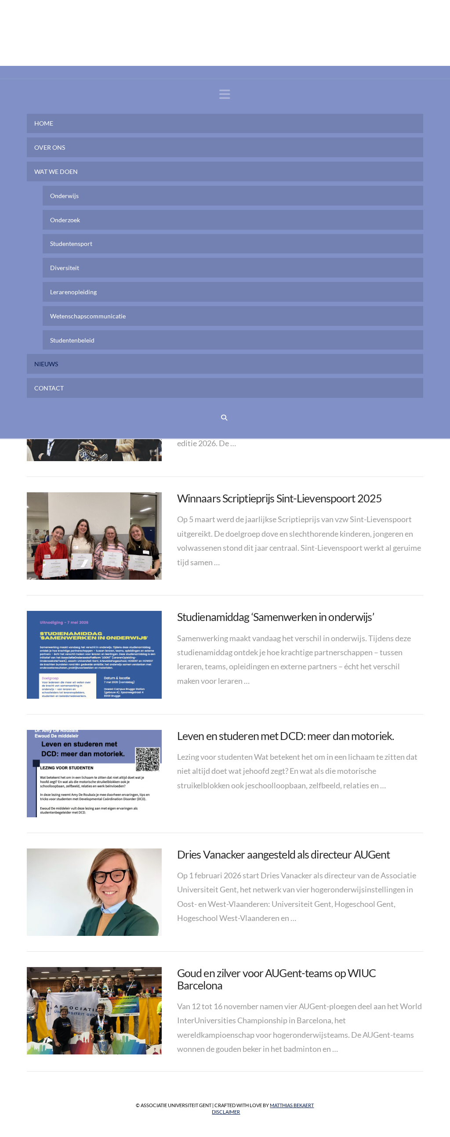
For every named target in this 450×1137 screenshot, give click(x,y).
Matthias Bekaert (292, 1105)
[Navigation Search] (225, 417)
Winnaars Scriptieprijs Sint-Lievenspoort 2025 (279, 498)
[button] (224, 94)
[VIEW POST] (94, 536)
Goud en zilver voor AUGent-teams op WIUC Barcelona (276, 979)
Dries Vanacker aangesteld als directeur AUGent (283, 854)
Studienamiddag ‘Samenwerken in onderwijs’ (275, 616)
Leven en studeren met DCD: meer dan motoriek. (285, 735)
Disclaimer (226, 1112)
